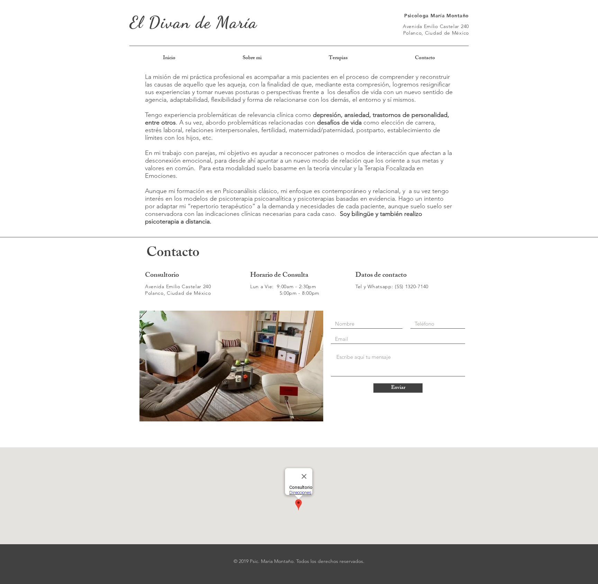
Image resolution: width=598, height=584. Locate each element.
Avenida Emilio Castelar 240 (436, 26)
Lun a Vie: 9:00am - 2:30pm (283, 286)
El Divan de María (193, 22)
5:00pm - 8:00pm (284, 293)
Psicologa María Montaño (436, 15)
